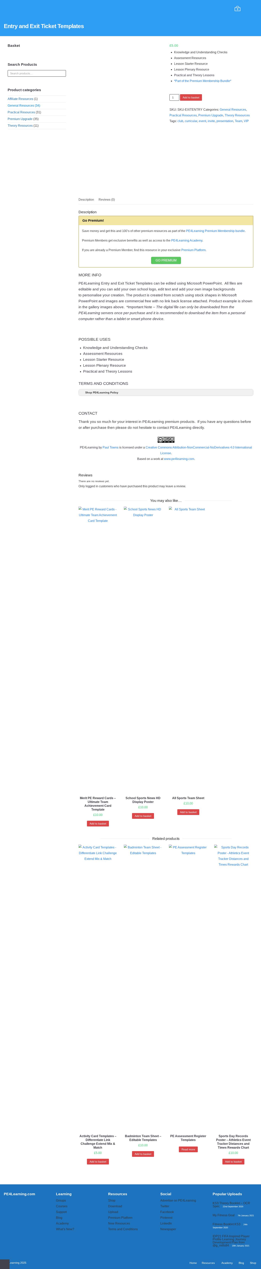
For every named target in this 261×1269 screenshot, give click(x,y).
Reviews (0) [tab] (107, 199)
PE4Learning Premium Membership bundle (215, 231)
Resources (36, 9)
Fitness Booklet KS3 (226, 1224)
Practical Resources (183, 115)
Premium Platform (193, 250)
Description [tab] (86, 199)
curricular (191, 121)
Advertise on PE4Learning (178, 1200)
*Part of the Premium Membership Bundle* (202, 81)
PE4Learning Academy (186, 240)
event (202, 121)
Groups (61, 1200)
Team (238, 121)
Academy (64, 9)
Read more (188, 1149)
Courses (61, 1206)
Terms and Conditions (123, 1229)
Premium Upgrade (210, 115)
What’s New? (65, 1229)
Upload (113, 1212)
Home (14, 9)
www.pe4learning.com (179, 459)
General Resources (233, 109)
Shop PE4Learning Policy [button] (101, 392)
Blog (87, 9)
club (180, 121)
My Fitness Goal (224, 1215)
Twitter (164, 1206)
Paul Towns (110, 447)
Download (115, 1206)
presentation (224, 121)
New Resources (119, 1223)
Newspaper (168, 1229)
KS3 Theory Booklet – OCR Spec (231, 1205)
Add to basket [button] (98, 823)
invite (211, 121)
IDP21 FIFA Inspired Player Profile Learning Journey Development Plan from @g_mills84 (231, 1241)
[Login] (252, 8)
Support (61, 1212)
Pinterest (166, 1217)
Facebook (167, 1212)
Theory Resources (237, 115)
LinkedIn (166, 1223)
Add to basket (191, 97)
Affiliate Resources (20, 99)
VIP (246, 121)
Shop (107, 9)
